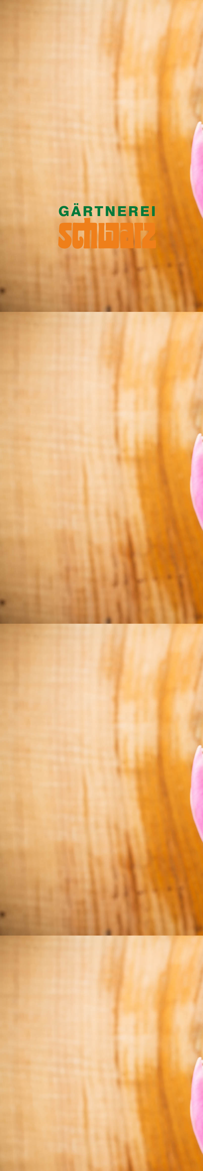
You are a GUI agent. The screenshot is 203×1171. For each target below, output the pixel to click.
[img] (101, 585)
